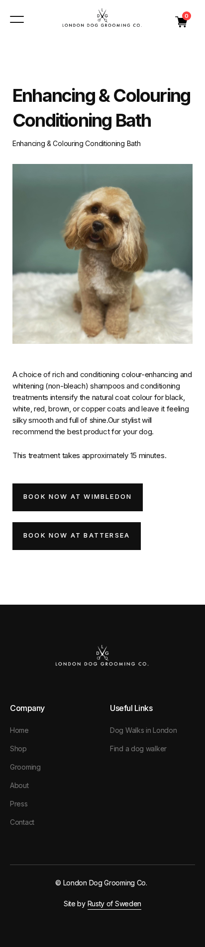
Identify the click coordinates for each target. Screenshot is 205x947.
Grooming (25, 767)
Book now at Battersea (76, 535)
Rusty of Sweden (115, 903)
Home (19, 730)
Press (19, 803)
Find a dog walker (138, 748)
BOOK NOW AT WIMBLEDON (77, 496)
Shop (18, 748)
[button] (181, 21)
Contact (22, 822)
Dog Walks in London (143, 730)
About (19, 785)
